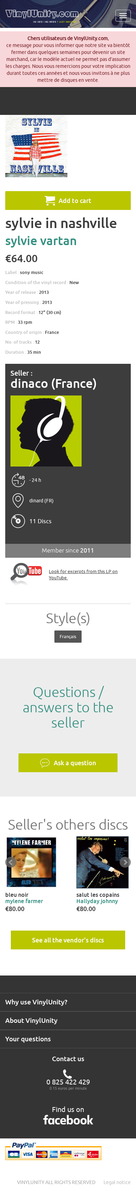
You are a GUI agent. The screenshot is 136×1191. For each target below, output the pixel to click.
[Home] (44, 19)
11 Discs (40, 521)
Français (68, 636)
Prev (10, 862)
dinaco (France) (53, 383)
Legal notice (117, 1182)
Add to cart (75, 200)
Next (125, 862)
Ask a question (75, 763)
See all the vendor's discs (68, 940)
